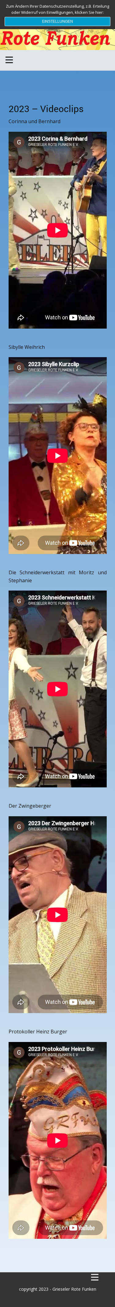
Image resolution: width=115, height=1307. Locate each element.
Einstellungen (57, 21)
